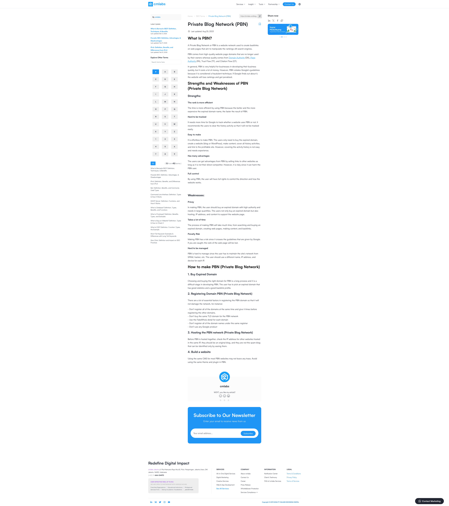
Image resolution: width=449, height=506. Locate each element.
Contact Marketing (431, 501)
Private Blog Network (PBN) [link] (219, 16)
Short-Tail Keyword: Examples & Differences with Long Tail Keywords (163, 235)
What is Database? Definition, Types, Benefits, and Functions (164, 209)
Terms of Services (293, 481)
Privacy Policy (292, 477)
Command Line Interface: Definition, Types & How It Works (166, 195)
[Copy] (259, 16)
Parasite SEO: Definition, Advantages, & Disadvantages (165, 176)
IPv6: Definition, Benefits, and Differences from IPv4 (165, 182)
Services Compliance (248, 492)
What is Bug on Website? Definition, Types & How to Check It (166, 222)
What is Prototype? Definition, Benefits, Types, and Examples (165, 215)
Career (243, 481)
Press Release (245, 485)
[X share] (273, 20)
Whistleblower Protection (250, 489)
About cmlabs (246, 474)
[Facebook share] (277, 20)
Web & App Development (225, 485)
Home (190, 16)
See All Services (222, 489)
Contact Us (245, 477)
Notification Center (271, 474)
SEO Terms (200, 16)
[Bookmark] (259, 24)
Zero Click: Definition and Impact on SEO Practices (165, 241)
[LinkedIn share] (269, 20)
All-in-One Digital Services (225, 474)
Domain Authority (237, 57)
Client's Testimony (270, 477)
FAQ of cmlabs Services (272, 481)
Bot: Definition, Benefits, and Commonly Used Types (165, 189)
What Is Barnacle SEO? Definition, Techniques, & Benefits (163, 169)
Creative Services (222, 481)
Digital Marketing (222, 477)
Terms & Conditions (294, 474)
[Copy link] (281, 20)
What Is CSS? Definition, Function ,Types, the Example (165, 228)
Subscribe (248, 433)
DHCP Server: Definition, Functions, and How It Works (165, 202)
